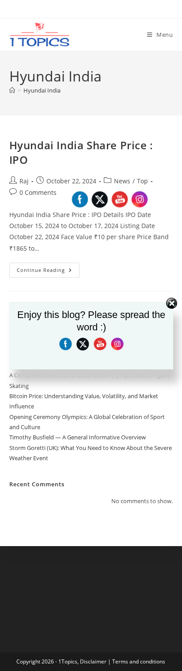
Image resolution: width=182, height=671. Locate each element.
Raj (24, 181)
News (122, 181)
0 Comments (38, 192)
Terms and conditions (138, 661)
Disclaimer (93, 661)
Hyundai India (42, 90)
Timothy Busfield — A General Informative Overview (77, 437)
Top (142, 181)
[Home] (12, 90)
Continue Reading (48, 272)
